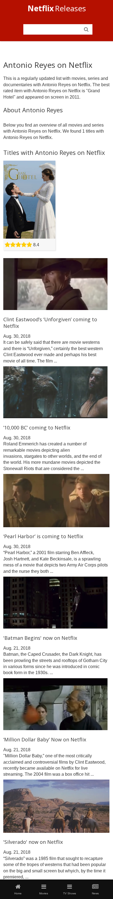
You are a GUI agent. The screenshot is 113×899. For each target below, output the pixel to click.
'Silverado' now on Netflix (33, 842)
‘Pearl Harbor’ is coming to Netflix (43, 536)
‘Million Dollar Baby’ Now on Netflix (44, 739)
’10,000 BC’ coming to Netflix (36, 427)
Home (18, 893)
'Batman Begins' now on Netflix (40, 638)
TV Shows (69, 893)
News (95, 893)
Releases (56, 8)
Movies (43, 893)
